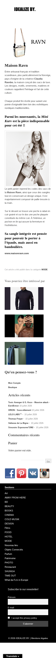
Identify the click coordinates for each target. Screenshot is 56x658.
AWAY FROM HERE (15, 497)
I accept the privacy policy (24, 618)
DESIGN (9, 523)
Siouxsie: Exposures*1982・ (21, 427)
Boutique (12, 387)
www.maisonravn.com (17, 253)
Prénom (12, 597)
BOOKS (9, 510)
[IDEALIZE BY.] (28, 15)
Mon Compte (14, 383)
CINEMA (9, 515)
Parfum (8, 554)
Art (6, 493)
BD (6, 502)
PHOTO (9, 562)
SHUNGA (10, 571)
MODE (45, 269)
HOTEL (8, 536)
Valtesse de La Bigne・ (19, 423)
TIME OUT (10, 575)
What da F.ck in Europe (16, 580)
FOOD (8, 532)
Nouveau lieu (11, 545)
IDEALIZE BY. (22, 638)
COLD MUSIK (12, 519)
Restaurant (10, 567)
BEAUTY (9, 506)
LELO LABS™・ (16, 414)
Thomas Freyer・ (16, 419)
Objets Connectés (14, 549)
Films (7, 528)
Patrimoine (10, 558)
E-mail (11, 607)
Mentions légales (39, 638)
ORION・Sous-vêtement (19, 410)
